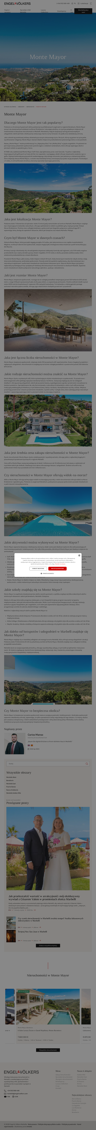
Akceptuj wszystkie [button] (57, 568)
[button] (48, 573)
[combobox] (79, 555)
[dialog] (48, 565)
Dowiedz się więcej (60, 564)
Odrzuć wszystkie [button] (38, 568)
